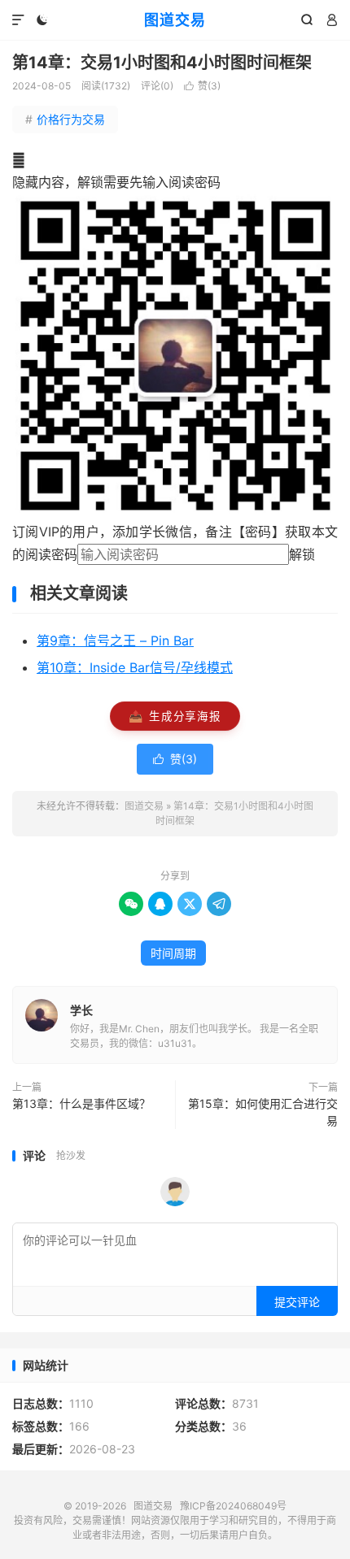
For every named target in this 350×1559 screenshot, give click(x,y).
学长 (81, 1010)
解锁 (302, 554)
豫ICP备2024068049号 (233, 1506)
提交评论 (297, 1302)
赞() (202, 86)
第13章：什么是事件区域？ (81, 1103)
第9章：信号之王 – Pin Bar (115, 640)
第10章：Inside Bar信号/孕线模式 (135, 667)
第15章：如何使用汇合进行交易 (263, 1112)
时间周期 (173, 953)
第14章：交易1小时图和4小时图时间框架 (162, 62)
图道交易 (175, 19)
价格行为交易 (65, 119)
